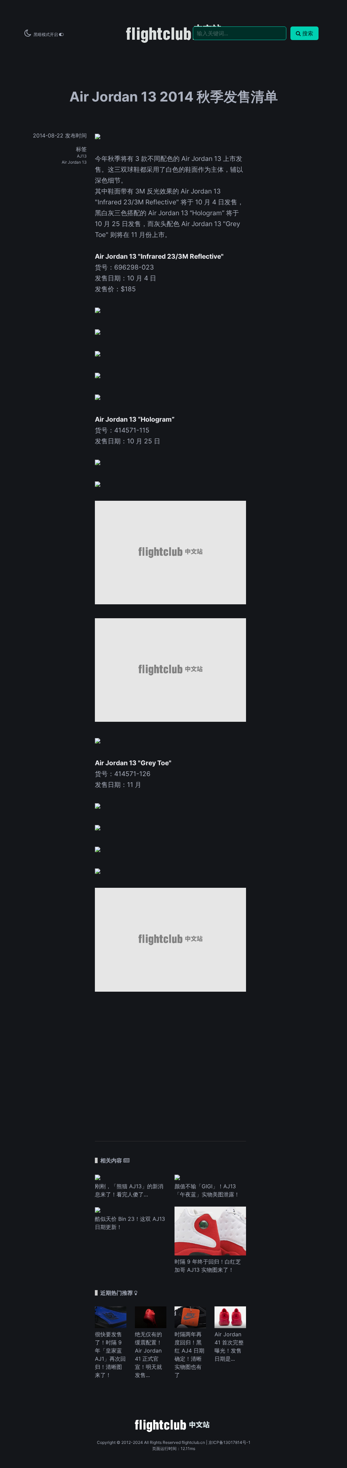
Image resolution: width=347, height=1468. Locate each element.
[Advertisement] (170, 1063)
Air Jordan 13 (74, 162)
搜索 (307, 33)
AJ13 (82, 156)
